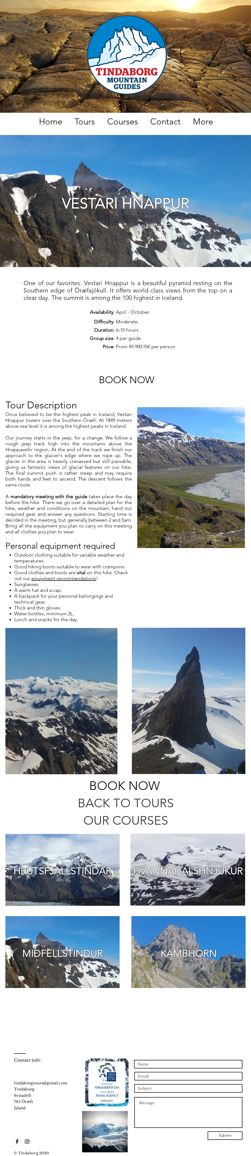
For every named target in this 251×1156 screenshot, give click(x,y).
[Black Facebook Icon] (17, 1141)
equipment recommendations (63, 578)
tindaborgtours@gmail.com (40, 1083)
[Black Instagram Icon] (27, 1141)
